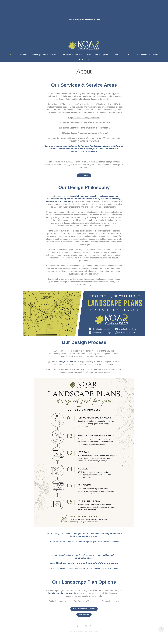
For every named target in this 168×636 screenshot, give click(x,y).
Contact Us (84, 175)
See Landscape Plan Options (84, 609)
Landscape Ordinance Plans (44, 54)
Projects (23, 54)
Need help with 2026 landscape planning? (84, 20)
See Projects (84, 614)
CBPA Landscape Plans (72, 54)
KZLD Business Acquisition (147, 54)
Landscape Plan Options (97, 54)
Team (116, 54)
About (12, 54)
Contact (127, 54)
